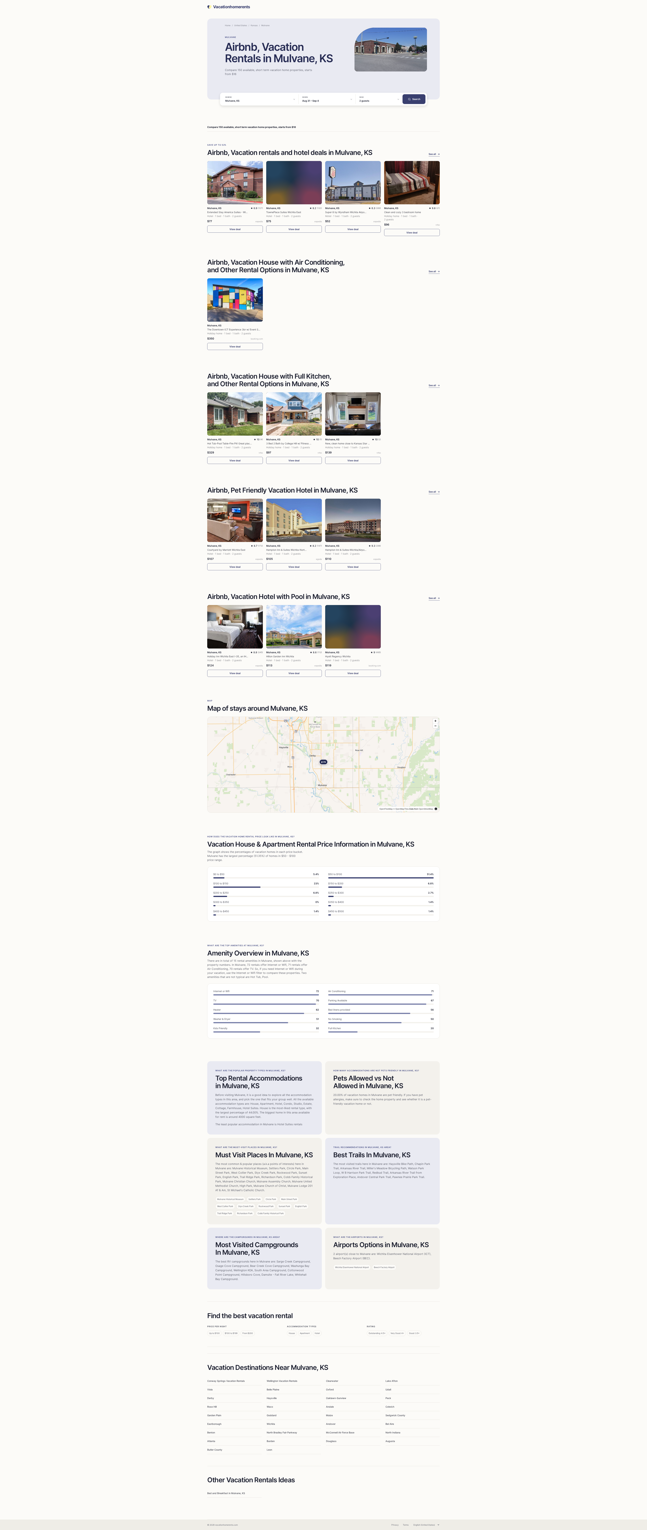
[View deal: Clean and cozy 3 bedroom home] (412, 182)
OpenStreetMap (426, 808)
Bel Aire (390, 1423)
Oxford (330, 1389)
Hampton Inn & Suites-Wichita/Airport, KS (348, 549)
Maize (329, 1415)
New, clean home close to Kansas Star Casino (350, 443)
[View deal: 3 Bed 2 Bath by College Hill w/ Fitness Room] (294, 414)
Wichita (271, 1423)
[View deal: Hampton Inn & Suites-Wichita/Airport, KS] (353, 520)
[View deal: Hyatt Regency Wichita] (353, 626)
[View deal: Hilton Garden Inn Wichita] (294, 626)
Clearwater (332, 1380)
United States (240, 25)
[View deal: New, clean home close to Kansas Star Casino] (353, 414)
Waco (270, 1406)
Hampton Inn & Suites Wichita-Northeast (288, 549)
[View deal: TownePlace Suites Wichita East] (294, 182)
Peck (388, 1398)
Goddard (271, 1415)
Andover (330, 1423)
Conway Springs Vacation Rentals (226, 1380)
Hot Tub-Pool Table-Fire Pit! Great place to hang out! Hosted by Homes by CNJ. (251, 443)
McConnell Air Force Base (340, 1432)
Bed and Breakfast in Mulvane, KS (226, 1493)
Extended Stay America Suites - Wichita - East (232, 212)
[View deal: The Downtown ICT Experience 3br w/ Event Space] (235, 300)
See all (434, 154)
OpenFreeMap (386, 808)
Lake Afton (392, 1380)
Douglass (331, 1441)
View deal (235, 229)
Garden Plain (214, 1415)
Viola (210, 1389)
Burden (271, 1441)
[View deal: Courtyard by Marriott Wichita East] (235, 520)
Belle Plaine (273, 1389)
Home (227, 25)
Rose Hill (212, 1406)
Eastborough (214, 1423)
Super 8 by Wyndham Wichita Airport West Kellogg (353, 212)
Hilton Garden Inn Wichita (280, 656)
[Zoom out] (435, 725)
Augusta (390, 1441)
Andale (330, 1406)
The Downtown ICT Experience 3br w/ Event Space (235, 329)
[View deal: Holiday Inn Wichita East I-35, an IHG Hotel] (235, 626)
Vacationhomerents (231, 7)
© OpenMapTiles (401, 808)
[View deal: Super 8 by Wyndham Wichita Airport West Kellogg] (353, 182)
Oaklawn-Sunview (336, 1398)
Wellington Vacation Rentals (282, 1380)
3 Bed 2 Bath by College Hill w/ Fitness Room (291, 443)
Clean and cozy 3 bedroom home (402, 212)
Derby (210, 1398)
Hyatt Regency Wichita (337, 656)
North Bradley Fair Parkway (282, 1432)
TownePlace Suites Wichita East (283, 212)
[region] (323, 765)
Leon (269, 1449)
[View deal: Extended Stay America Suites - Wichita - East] (235, 182)
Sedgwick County (395, 1415)
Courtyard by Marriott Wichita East (226, 549)
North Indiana (393, 1432)
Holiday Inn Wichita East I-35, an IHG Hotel (230, 656)
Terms (406, 1525)
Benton (211, 1432)
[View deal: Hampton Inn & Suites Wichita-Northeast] (294, 520)
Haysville (272, 1398)
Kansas (254, 25)
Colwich (390, 1406)
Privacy (395, 1525)
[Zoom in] (435, 720)
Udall (388, 1389)
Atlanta (211, 1441)
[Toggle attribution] (436, 809)
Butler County (214, 1449)
